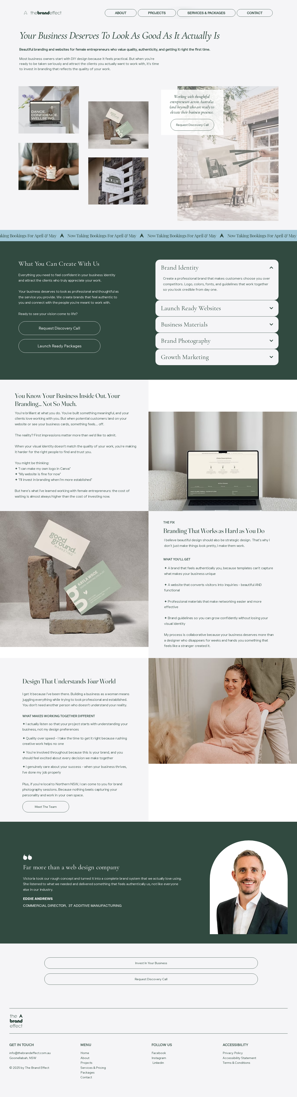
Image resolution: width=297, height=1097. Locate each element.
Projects (86, 1063)
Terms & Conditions (236, 1063)
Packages (87, 1072)
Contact (86, 1077)
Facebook (159, 1053)
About (84, 1058)
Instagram (159, 1058)
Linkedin (158, 1063)
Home (84, 1053)
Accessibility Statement (239, 1058)
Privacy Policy (233, 1053)
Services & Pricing (93, 1068)
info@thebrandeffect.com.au (30, 1053)
